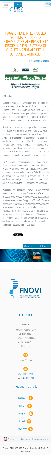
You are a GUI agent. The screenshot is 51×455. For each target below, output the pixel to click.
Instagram (23, 413)
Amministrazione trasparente (19, 439)
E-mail (22, 421)
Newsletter (23, 428)
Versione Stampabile (40, 60)
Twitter (23, 405)
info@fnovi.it (28, 373)
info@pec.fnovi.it (27, 377)
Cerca (18, 4)
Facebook (23, 397)
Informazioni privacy (40, 439)
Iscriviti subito (36, 257)
